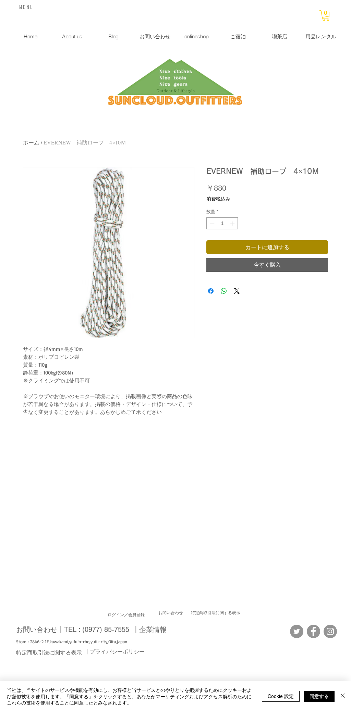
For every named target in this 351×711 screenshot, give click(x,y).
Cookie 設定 (281, 696)
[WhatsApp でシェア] (224, 291)
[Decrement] (211, 223)
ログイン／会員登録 (126, 614)
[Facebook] (313, 631)
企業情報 (153, 629)
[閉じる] (343, 696)
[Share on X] (237, 291)
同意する (319, 696)
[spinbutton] (222, 223)
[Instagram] (330, 631)
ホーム (31, 142)
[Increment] (233, 223)
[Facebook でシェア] (211, 291)
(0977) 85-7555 (105, 629)
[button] (325, 15)
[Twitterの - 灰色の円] (296, 631)
